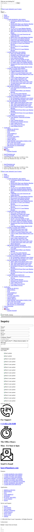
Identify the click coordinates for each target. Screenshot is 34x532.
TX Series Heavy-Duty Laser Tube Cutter (21, 81)
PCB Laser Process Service (18, 124)
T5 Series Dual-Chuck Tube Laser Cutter (21, 83)
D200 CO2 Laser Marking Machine (20, 40)
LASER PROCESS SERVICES (15, 115)
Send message (4, 348)
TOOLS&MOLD (12, 133)
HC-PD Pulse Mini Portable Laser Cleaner (22, 99)
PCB (8, 132)
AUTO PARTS (11, 138)
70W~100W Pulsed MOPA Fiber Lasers (21, 104)
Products (6, 18)
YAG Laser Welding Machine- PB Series (21, 61)
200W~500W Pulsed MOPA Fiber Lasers (21, 102)
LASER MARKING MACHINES (16, 19)
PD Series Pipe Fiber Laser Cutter (19, 80)
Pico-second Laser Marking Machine (20, 38)
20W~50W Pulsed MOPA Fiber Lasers (21, 105)
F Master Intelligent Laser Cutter (19, 71)
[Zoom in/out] (3, 529)
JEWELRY (10, 135)
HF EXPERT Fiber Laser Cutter (19, 70)
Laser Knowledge (8, 147)
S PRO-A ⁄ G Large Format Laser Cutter (21, 73)
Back (2, 12)
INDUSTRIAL (11, 130)
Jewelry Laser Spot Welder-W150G (20, 59)
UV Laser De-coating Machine (19, 93)
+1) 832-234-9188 (9, 155)
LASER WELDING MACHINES (16, 52)
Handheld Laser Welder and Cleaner (20, 55)
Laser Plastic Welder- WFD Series (19, 56)
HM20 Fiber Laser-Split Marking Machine (22, 37)
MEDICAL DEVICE (13, 129)
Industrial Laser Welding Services (19, 121)
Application (7, 127)
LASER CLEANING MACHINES (16, 96)
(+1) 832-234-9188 (8, 424)
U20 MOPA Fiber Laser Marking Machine (22, 41)
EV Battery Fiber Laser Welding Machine (21, 62)
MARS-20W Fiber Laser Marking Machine (22, 24)
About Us (6, 16)
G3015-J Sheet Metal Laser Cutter (19, 77)
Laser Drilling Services (17, 126)
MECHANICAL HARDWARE (15, 145)
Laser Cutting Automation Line (19, 78)
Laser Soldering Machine (17, 58)
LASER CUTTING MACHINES (16, 68)
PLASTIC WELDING (13, 136)
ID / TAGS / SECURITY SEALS (16, 144)
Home (5, 15)
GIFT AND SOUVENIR (14, 142)
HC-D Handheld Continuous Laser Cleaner (22, 98)
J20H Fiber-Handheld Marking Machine (21, 30)
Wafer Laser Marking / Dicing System (20, 95)
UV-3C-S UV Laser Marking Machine (21, 28)
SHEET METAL (11, 139)
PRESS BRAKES (15, 84)
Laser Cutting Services (16, 123)
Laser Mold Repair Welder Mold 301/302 (21, 67)
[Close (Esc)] (1, 529)
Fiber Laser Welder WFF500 (18, 53)
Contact (6, 148)
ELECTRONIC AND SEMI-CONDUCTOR (19, 141)
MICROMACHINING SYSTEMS (16, 86)
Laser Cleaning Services (17, 120)
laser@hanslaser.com (9, 154)
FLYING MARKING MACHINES (16, 101)
